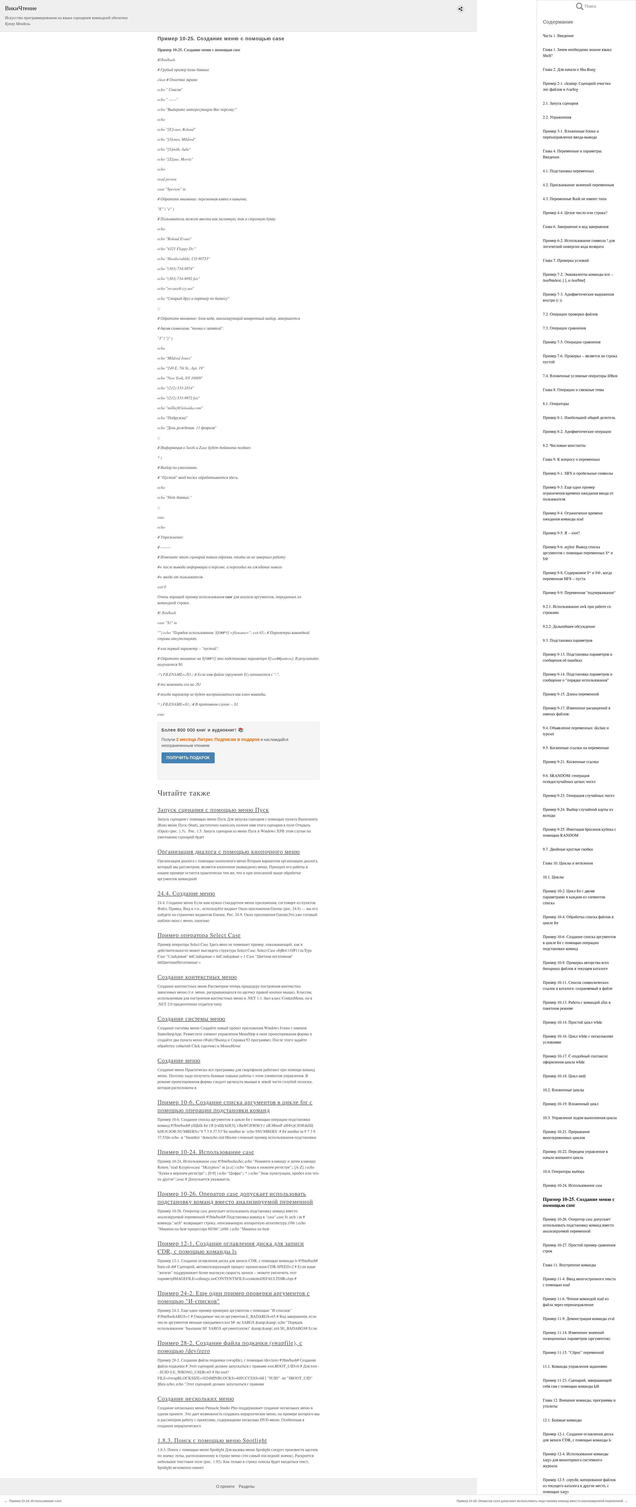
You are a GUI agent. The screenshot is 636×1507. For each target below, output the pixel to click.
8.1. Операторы (556, 403)
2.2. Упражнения (557, 117)
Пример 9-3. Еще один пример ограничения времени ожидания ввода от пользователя (578, 493)
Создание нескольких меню (196, 1398)
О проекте (225, 1486)
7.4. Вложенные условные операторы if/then (580, 375)
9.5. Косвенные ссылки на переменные (576, 747)
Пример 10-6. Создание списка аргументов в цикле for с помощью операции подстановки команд (579, 942)
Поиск (585, 6)
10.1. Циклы (553, 876)
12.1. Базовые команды (562, 1419)
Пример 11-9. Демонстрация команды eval (578, 1318)
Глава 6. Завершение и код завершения (575, 226)
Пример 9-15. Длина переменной (571, 693)
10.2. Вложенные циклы (563, 1089)
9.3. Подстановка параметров (568, 640)
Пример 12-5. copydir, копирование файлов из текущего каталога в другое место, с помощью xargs (579, 1485)
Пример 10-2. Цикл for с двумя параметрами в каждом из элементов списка (574, 896)
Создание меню (179, 1060)
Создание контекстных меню (197, 977)
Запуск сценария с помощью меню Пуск (213, 810)
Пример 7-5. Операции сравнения (571, 341)
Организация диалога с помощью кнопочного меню (229, 851)
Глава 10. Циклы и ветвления (568, 863)
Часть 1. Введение (558, 35)
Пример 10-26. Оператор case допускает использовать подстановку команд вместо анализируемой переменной (578, 1224)
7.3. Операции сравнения (564, 327)
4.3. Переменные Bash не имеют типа (574, 198)
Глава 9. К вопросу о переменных (571, 459)
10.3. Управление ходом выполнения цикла (580, 1117)
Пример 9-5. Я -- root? (561, 532)
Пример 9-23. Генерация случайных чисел (578, 795)
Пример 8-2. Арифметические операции (577, 431)
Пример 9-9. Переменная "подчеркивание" (579, 592)
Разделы (247, 1486)
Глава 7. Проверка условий (566, 260)
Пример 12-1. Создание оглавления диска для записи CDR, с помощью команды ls (231, 1247)
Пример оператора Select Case (199, 935)
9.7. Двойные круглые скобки (568, 849)
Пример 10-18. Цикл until (564, 1075)
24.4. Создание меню (186, 893)
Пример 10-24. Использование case (572, 1185)
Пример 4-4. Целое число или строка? (575, 212)
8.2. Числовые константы (564, 445)
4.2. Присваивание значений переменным (578, 184)
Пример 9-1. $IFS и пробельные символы (578, 473)
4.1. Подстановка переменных (568, 170)
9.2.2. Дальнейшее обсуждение (569, 626)
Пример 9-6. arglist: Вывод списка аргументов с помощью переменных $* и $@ (578, 552)
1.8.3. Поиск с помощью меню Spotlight (212, 1440)
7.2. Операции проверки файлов (570, 314)
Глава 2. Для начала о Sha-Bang (569, 69)
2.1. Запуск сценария (560, 103)
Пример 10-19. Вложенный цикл (570, 1103)
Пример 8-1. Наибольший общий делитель (579, 417)
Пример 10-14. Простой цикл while (572, 1022)
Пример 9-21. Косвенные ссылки (571, 761)
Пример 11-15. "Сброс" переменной (573, 1352)
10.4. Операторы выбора (563, 1171)
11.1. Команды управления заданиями (575, 1366)
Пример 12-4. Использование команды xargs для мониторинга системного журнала (575, 1459)
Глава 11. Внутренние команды (569, 1264)
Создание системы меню (191, 1018)
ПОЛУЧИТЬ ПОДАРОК (188, 758)
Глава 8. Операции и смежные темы (573, 389)
